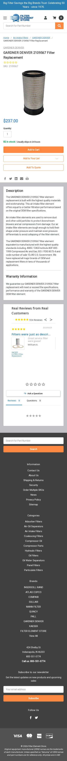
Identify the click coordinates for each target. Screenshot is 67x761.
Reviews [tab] (12, 400)
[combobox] (33, 25)
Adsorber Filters (33, 521)
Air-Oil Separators (33, 526)
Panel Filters (33, 565)
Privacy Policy (33, 499)
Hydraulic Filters (33, 550)
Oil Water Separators (33, 560)
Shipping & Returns (33, 480)
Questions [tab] (32, 400)
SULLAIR (33, 601)
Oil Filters (33, 555)
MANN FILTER (33, 606)
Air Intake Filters (33, 531)
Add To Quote (34, 167)
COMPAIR (33, 597)
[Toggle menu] (4, 17)
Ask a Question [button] (35, 393)
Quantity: (7, 128)
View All (33, 635)
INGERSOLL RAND (33, 587)
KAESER (33, 626)
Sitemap (33, 504)
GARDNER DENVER (34, 621)
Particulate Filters (33, 570)
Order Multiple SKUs (33, 489)
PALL (33, 616)
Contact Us (33, 470)
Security (33, 485)
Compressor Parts (33, 545)
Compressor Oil (33, 541)
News (34, 494)
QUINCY (33, 611)
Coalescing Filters (33, 536)
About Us (34, 475)
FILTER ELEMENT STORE (33, 631)
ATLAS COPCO (33, 592)
